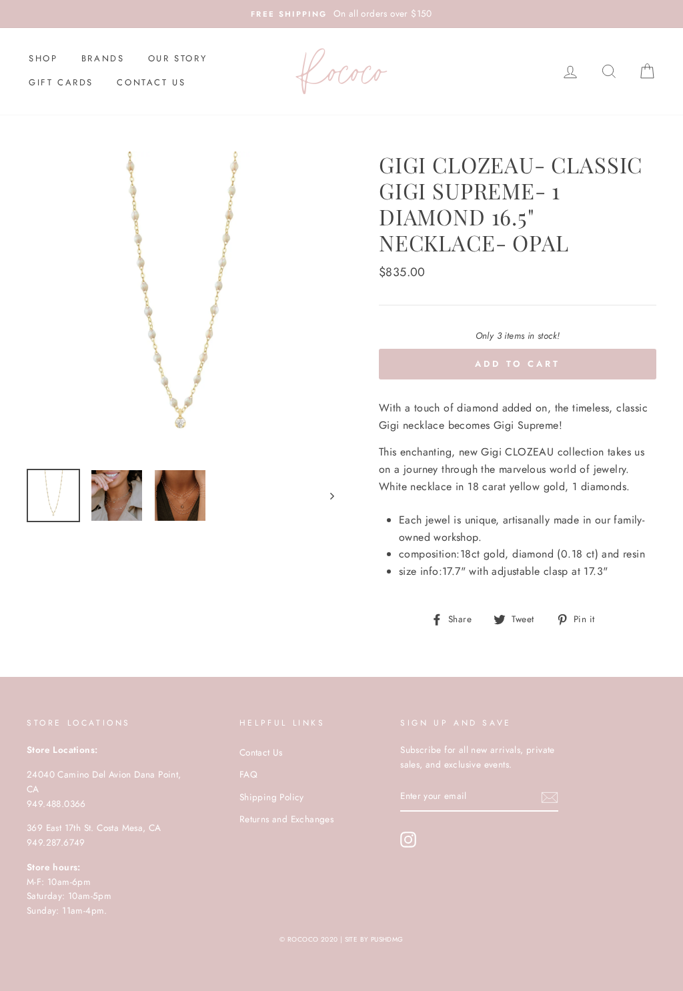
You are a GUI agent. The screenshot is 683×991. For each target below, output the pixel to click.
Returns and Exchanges (286, 819)
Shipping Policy (271, 797)
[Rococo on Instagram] (408, 840)
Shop (43, 58)
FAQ (248, 774)
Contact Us (151, 82)
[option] (341, 14)
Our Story (177, 58)
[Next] (325, 495)
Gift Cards (61, 82)
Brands (103, 58)
